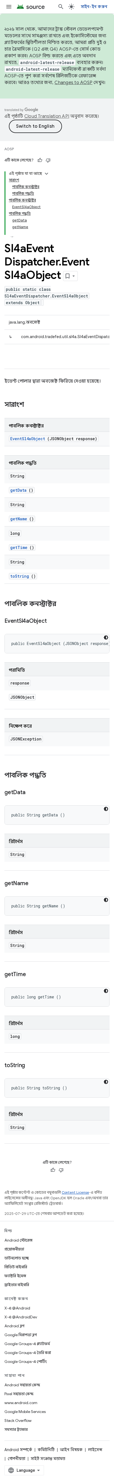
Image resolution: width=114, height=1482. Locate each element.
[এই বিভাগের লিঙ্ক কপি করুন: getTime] (32, 974)
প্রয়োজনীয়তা (14, 1249)
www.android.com (20, 1402)
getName (18, 518)
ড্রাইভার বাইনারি (16, 1284)
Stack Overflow (18, 1420)
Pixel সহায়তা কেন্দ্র (18, 1393)
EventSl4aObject (27, 438)
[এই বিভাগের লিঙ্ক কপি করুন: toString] (31, 1065)
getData (18, 490)
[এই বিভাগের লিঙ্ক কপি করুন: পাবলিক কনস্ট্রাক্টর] (63, 604)
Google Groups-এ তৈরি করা (27, 1352)
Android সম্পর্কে (18, 1449)
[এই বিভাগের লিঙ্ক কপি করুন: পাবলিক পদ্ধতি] (51, 775)
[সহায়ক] (40, 160)
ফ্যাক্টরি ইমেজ (15, 1275)
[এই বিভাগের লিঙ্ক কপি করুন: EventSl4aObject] (53, 621)
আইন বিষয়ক (71, 1449)
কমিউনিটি (46, 1449)
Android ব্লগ (14, 1325)
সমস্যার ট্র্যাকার (16, 1429)
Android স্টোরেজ (18, 1240)
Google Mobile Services (25, 1411)
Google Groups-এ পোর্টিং (25, 1361)
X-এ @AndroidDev (20, 1316)
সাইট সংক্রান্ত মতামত (48, 1458)
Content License (75, 1192)
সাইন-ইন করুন (94, 6)
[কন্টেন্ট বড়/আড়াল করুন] (46, 173)
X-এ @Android (17, 1308)
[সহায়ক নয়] (48, 160)
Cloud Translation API (46, 116)
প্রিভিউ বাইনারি (15, 1266)
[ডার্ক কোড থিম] (106, 637)
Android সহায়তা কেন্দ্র (22, 1384)
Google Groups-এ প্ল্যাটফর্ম (27, 1343)
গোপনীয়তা (16, 1458)
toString (19, 576)
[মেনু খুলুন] (8, 6)
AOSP (9, 149)
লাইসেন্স (95, 1449)
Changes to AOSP (73, 82)
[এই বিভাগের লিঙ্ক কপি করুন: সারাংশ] (31, 405)
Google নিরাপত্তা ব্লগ (20, 1334)
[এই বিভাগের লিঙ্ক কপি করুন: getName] (35, 883)
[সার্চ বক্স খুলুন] (61, 6)
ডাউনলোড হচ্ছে (16, 1258)
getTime (18, 547)
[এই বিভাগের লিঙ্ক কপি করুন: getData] (32, 792)
